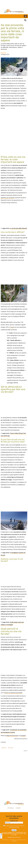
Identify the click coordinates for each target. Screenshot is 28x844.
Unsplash (23, 735)
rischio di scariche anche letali (13, 692)
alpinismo (4, 747)
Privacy (1, 836)
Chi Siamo (11, 808)
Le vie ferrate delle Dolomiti (18, 228)
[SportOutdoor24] (14, 11)
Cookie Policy (12, 839)
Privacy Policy (5, 839)
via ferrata (10, 747)
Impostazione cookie (14, 811)
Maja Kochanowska (12, 735)
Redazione (3, 53)
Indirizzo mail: (14, 820)
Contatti (18, 808)
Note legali (14, 840)
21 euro (11, 327)
